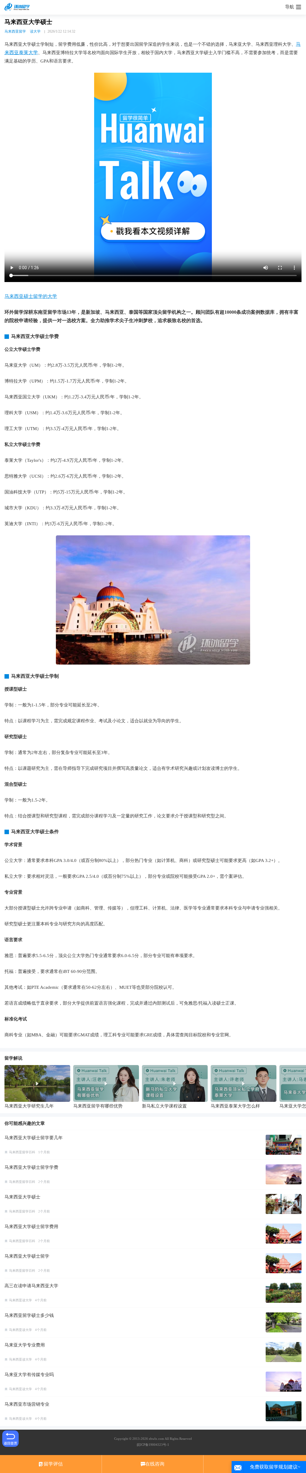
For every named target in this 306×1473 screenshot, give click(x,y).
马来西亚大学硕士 (22, 1197)
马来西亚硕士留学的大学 (30, 296)
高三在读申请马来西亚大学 (31, 1285)
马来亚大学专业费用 (24, 1345)
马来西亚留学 (15, 31)
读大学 (35, 31)
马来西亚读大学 (20, 1300)
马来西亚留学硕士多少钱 (29, 1315)
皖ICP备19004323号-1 (153, 1444)
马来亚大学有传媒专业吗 (29, 1374)
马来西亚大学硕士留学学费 (31, 1167)
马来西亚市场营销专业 (26, 1404)
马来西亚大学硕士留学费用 (31, 1226)
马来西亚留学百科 (22, 1152)
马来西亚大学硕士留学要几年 (33, 1137)
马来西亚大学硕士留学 (26, 1256)
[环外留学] (17, 7)
